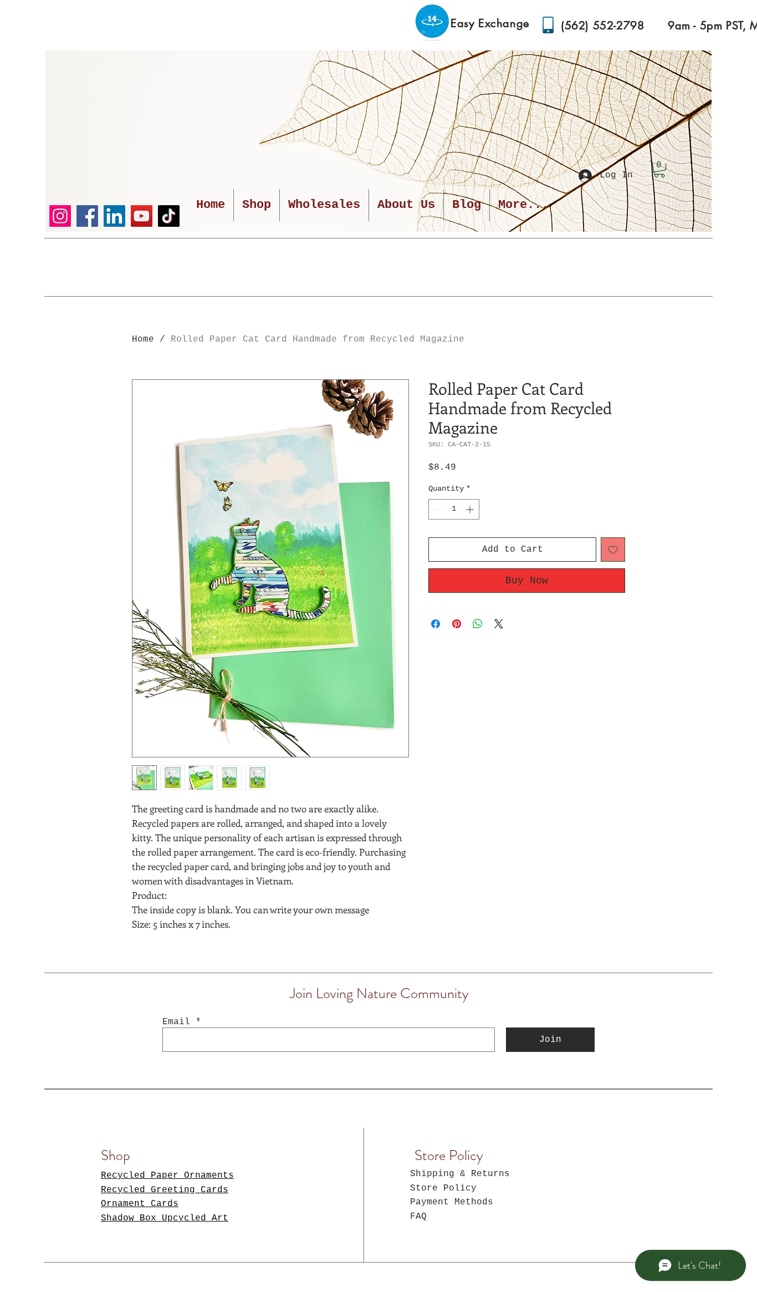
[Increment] (471, 509)
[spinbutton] (454, 509)
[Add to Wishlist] (613, 549)
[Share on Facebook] (435, 623)
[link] (659, 169)
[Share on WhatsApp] (477, 623)
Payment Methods (451, 1202)
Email (176, 1022)
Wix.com (504, 1286)
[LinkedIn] (114, 216)
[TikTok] (169, 216)
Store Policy (443, 1188)
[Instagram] (60, 216)
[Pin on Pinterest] (456, 623)
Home (143, 339)
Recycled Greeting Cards (164, 1190)
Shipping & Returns (460, 1174)
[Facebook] (87, 216)
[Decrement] (437, 509)
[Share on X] (498, 623)
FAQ (418, 1217)
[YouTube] (141, 216)
